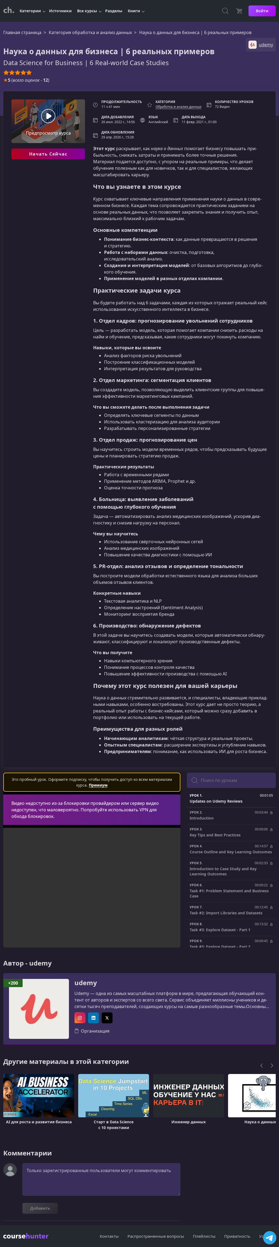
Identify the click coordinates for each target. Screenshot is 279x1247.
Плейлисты (204, 1236)
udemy (85, 983)
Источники (60, 10)
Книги (134, 10)
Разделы (113, 10)
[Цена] (238, 11)
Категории (30, 10)
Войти (262, 10)
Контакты (109, 1236)
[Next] (272, 1065)
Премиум (98, 785)
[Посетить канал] (269, 1237)
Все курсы (87, 10)
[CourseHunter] (8, 10)
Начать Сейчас (48, 154)
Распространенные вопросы (156, 1236)
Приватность (237, 1236)
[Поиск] (225, 11)
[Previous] (261, 1065)
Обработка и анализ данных (178, 106)
